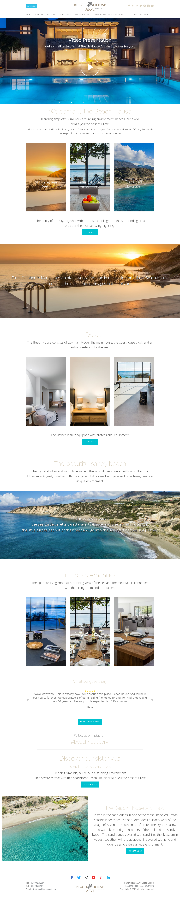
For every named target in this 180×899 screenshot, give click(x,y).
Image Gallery (79, 15)
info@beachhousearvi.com (43, 889)
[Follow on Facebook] (129, 6)
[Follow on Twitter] (140, 6)
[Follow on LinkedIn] (148, 6)
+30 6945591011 (37, 886)
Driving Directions (115, 15)
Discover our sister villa (90, 758)
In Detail (36, 15)
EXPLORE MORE (90, 784)
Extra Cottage (66, 15)
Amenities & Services (49, 15)
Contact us (149, 15)
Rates (89, 15)
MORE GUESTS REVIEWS (90, 722)
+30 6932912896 (37, 882)
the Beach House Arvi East (135, 808)
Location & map (99, 15)
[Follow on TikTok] (137, 6)
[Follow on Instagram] (133, 6)
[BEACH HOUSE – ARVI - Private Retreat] (90, 6)
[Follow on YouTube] (152, 6)
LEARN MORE (90, 232)
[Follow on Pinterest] (144, 6)
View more (45, 177)
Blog (140, 15)
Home (28, 15)
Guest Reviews (131, 15)
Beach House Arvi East (90, 766)
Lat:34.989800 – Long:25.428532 (139, 886)
